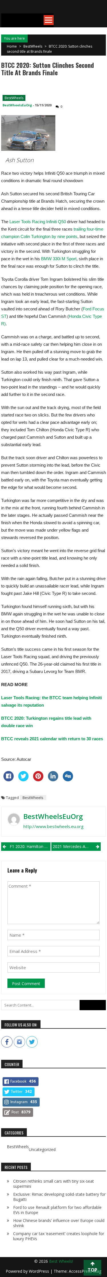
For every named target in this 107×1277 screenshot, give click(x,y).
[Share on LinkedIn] (53, 779)
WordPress (39, 1271)
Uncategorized (42, 1149)
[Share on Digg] (68, 779)
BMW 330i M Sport (58, 258)
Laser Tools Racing (27, 221)
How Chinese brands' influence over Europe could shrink (58, 1223)
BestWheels (32, 46)
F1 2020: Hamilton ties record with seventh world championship (30, 846)
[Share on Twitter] (23, 779)
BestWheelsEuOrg (17, 105)
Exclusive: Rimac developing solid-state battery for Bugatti (59, 1196)
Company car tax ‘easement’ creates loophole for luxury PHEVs (58, 1236)
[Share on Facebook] (8, 779)
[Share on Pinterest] (38, 779)
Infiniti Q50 (56, 221)
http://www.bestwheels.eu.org (53, 826)
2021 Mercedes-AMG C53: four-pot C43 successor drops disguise (77, 846)
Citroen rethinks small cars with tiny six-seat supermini (53, 1183)
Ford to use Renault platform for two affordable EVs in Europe (57, 1210)
